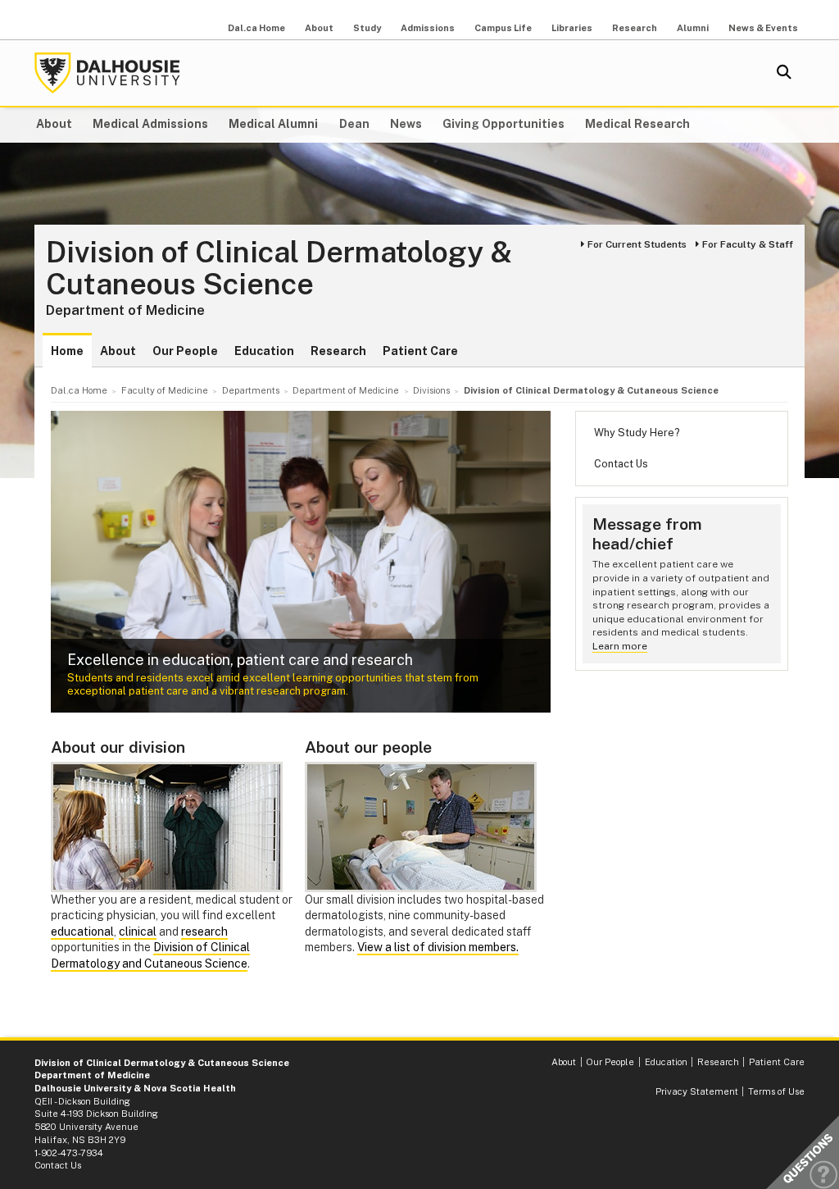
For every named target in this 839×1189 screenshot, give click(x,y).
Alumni (693, 28)
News (406, 123)
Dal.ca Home (256, 28)
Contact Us (621, 464)
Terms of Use (776, 1091)
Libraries (571, 28)
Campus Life (503, 28)
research (204, 931)
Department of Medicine (125, 310)
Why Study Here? (636, 432)
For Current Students (637, 244)
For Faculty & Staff (747, 244)
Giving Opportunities (503, 123)
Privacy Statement (696, 1091)
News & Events (763, 28)
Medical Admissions (150, 123)
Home (67, 351)
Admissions (428, 28)
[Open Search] (784, 72)
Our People (185, 351)
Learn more (619, 646)
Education (264, 351)
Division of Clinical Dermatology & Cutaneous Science (279, 268)
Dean (354, 123)
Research (634, 28)
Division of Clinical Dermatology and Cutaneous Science (150, 955)
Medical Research (637, 123)
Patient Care (420, 351)
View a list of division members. (438, 947)
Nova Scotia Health (189, 1088)
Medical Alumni (273, 123)
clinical (137, 931)
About (319, 28)
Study (367, 28)
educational (82, 931)
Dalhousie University (107, 72)
